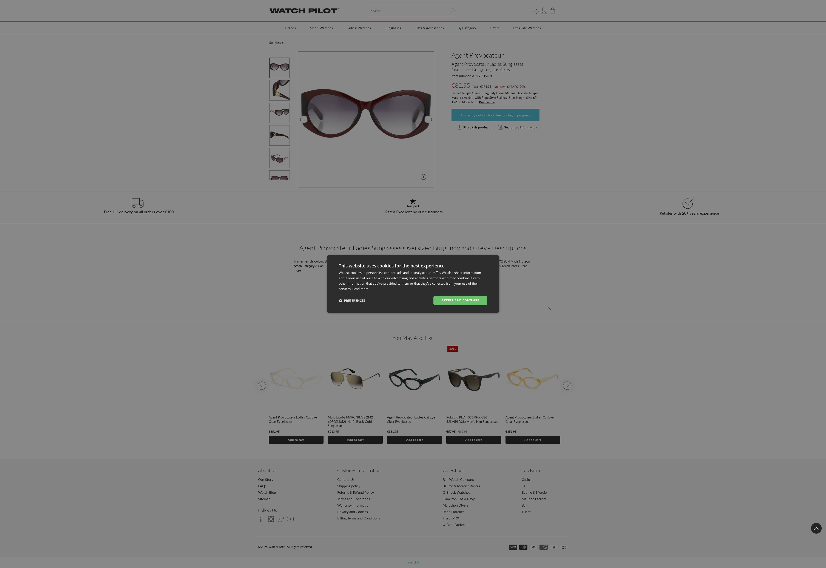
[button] (352, 300)
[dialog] (413, 284)
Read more (360, 289)
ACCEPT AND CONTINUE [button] (460, 300)
